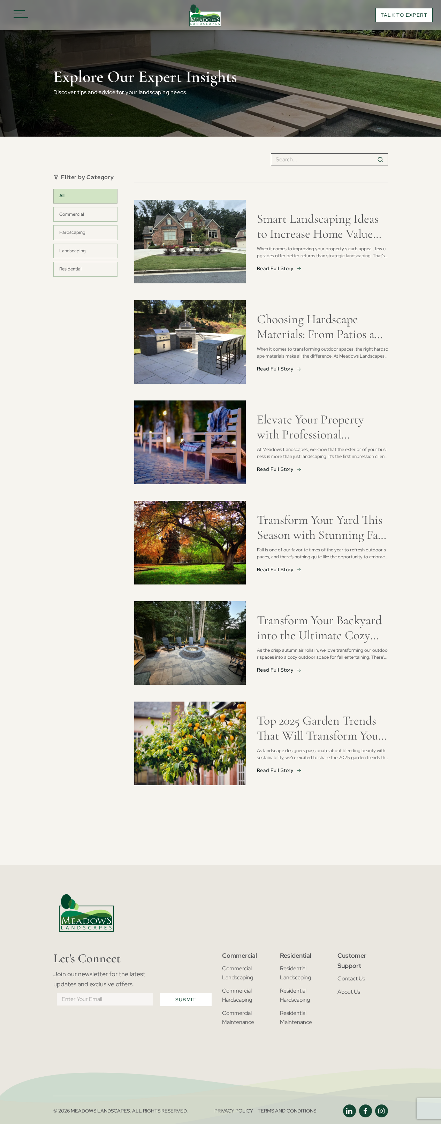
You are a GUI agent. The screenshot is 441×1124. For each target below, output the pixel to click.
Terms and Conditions (287, 1111)
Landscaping (72, 251)
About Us (348, 991)
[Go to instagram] (381, 1110)
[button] (20, 15)
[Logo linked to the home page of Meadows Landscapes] (204, 15)
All (61, 196)
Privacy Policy (233, 1111)
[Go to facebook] (365, 1110)
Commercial (71, 214)
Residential (70, 269)
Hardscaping (72, 233)
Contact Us (351, 978)
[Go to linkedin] (349, 1110)
